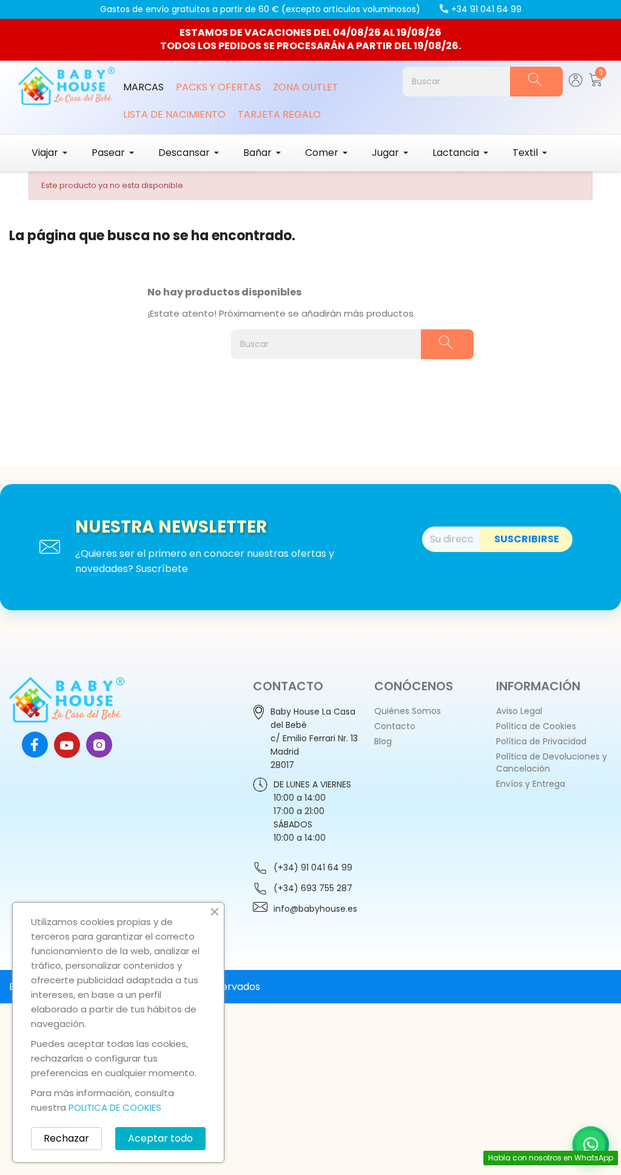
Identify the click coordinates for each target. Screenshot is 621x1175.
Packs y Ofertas (218, 87)
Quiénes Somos (407, 711)
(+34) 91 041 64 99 (313, 867)
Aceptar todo (160, 1138)
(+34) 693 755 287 (313, 888)
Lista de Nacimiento (174, 114)
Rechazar (66, 1138)
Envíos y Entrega (530, 784)
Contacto (394, 726)
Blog (383, 741)
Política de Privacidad (541, 741)
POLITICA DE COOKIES (115, 1107)
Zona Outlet (305, 87)
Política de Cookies (536, 726)
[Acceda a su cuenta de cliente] (576, 83)
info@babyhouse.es (315, 909)
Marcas (143, 87)
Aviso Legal (519, 711)
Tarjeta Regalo (279, 114)
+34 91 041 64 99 (486, 9)
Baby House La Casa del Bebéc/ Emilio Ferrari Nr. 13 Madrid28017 (314, 738)
